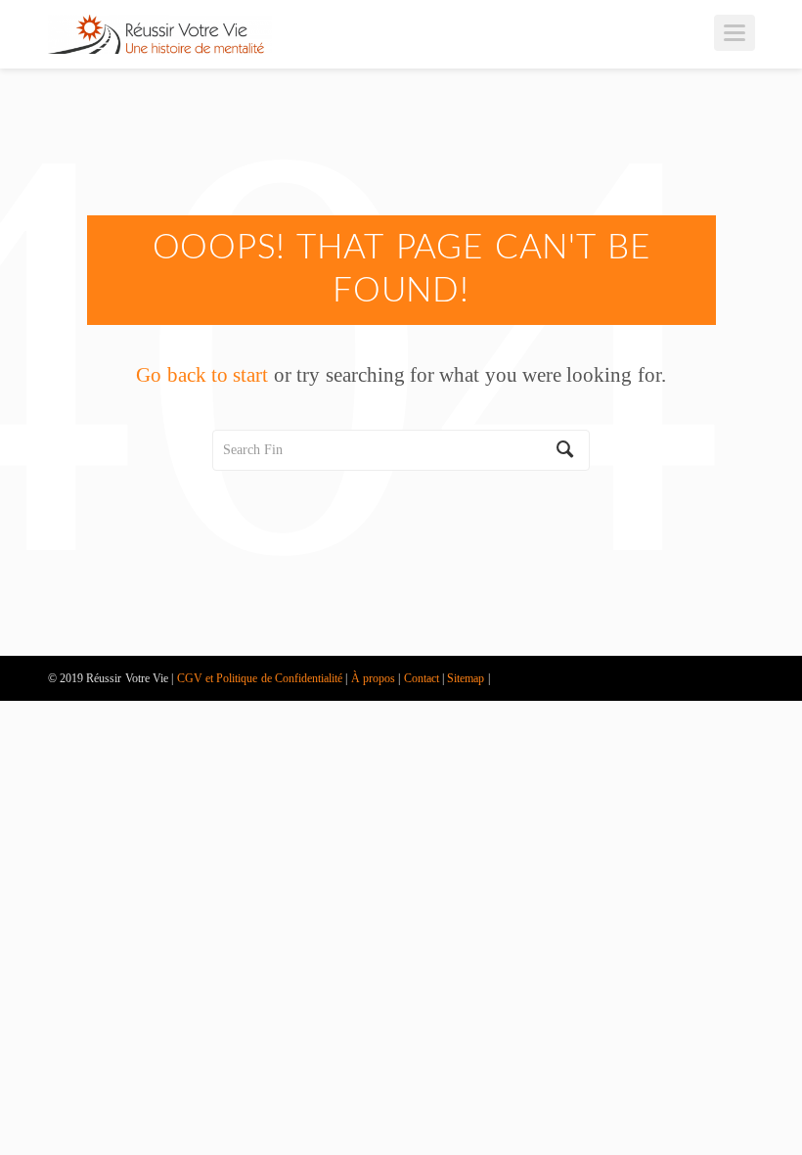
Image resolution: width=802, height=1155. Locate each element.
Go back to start (202, 375)
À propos (373, 678)
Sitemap (465, 678)
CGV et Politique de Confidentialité (259, 678)
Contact (421, 678)
